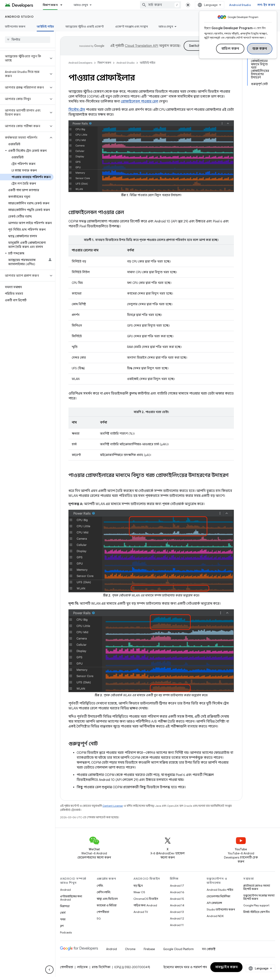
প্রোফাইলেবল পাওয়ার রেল (139, 101)
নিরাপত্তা (64, 906)
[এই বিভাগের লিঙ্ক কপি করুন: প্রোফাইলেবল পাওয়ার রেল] (128, 212)
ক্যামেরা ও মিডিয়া (106, 905)
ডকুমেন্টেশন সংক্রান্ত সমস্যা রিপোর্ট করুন (258, 897)
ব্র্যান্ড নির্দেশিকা (101, 967)
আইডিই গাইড (45, 26)
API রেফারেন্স (214, 903)
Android (65, 890)
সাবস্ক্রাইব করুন (226, 967)
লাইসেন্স (82, 967)
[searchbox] (27, 39)
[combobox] (160, 5)
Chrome (130, 949)
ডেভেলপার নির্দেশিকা (218, 896)
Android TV (140, 912)
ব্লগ (62, 926)
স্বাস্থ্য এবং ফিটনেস (107, 899)
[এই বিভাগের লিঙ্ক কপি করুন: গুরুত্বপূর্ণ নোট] (102, 744)
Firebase (149, 949)
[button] (24, 58)
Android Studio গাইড (220, 890)
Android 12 (177, 918)
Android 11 (177, 925)
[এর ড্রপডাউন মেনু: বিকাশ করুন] (63, 5)
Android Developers (80, 62)
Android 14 (177, 905)
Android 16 (177, 892)
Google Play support (256, 905)
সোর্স (62, 913)
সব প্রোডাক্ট (208, 949)
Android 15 (177, 899)
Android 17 (177, 885)
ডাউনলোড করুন (15, 26)
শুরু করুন (260, 49)
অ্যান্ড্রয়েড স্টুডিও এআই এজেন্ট (84, 26)
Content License (112, 806)
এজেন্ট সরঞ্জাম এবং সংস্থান (131, 26)
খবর (62, 919)
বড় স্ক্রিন (138, 885)
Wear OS (139, 892)
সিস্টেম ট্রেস (76, 110)
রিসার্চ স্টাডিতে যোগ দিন (256, 912)
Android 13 (177, 912)
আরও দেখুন (81, 5)
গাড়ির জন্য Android (145, 905)
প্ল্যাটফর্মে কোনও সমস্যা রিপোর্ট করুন (256, 887)
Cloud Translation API (141, 46)
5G (99, 918)
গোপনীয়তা (103, 912)
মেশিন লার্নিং (103, 892)
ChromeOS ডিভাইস (145, 899)
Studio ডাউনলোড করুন (221, 909)
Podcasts (66, 932)
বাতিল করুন (230, 49)
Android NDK (215, 916)
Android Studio (240, 5)
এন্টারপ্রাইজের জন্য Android (71, 897)
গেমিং (100, 885)
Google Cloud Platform (178, 949)
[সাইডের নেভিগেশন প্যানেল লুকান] (49, 969)
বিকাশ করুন (50, 5)
